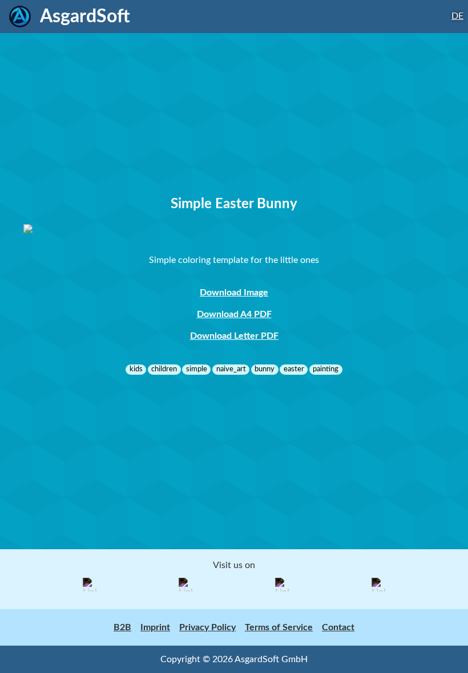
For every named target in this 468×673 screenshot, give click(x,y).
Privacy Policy (207, 627)
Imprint (155, 627)
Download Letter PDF (234, 335)
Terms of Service (279, 627)
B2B (122, 627)
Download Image (234, 292)
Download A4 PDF (234, 314)
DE (457, 16)
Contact (338, 627)
